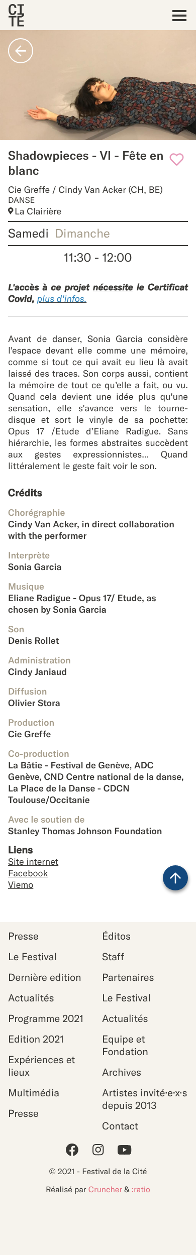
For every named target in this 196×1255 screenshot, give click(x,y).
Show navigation (176, 15)
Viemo (20, 884)
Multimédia (33, 1093)
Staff (113, 957)
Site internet (33, 861)
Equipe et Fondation (125, 1045)
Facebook (28, 873)
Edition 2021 (36, 1039)
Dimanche (82, 233)
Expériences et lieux (41, 1066)
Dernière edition (44, 977)
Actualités (31, 998)
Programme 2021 (45, 1018)
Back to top (175, 877)
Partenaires (128, 977)
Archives (121, 1072)
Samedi (28, 233)
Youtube (124, 1149)
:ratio (141, 1190)
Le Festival (32, 957)
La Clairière (38, 211)
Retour (20, 50)
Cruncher (105, 1190)
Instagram (98, 1149)
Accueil (16, 15)
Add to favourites (176, 159)
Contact (120, 1126)
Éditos (116, 936)
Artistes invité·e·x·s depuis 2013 (144, 1099)
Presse (23, 936)
